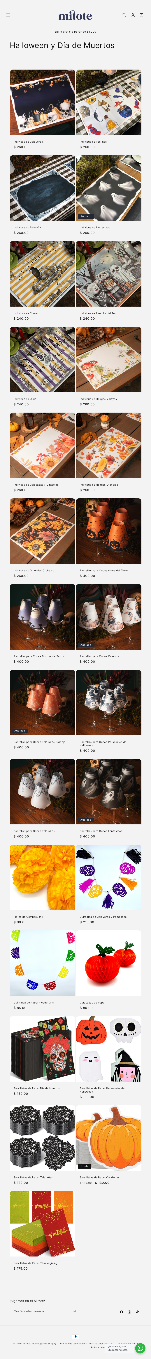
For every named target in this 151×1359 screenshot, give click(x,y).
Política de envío (100, 1347)
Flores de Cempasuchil (28, 916)
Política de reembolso (72, 1343)
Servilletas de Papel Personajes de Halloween (102, 1090)
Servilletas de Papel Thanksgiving (35, 1263)
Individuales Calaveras (28, 141)
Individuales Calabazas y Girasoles (36, 484)
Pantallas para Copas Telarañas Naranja (40, 742)
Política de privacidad (101, 1343)
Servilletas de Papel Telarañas (33, 1177)
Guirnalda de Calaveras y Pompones (103, 916)
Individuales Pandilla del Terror (100, 313)
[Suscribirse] (75, 1311)
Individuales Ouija (25, 398)
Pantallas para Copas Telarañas (34, 831)
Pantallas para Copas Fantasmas (101, 831)
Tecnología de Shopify (43, 1343)
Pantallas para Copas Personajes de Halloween (103, 744)
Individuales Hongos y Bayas (98, 398)
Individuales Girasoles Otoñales (34, 570)
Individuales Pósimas (93, 141)
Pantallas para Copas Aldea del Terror (104, 570)
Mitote (26, 1343)
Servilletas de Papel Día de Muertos (37, 1088)
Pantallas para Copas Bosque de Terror (39, 656)
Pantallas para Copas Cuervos (99, 656)
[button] (8, 15)
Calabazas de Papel (92, 1002)
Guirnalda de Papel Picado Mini (34, 1002)
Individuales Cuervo (26, 313)
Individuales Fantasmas (95, 227)
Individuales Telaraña (27, 227)
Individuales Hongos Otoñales (99, 484)
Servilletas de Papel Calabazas (100, 1177)
